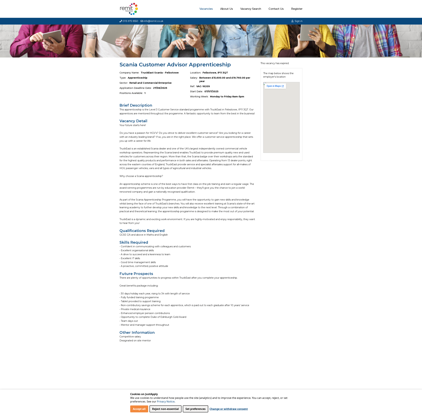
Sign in (298, 21)
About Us (226, 8)
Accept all (139, 409)
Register (296, 8)
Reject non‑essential (165, 409)
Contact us (276, 8)
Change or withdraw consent (229, 409)
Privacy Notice (166, 401)
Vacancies (206, 8)
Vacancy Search (250, 8)
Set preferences (195, 409)
